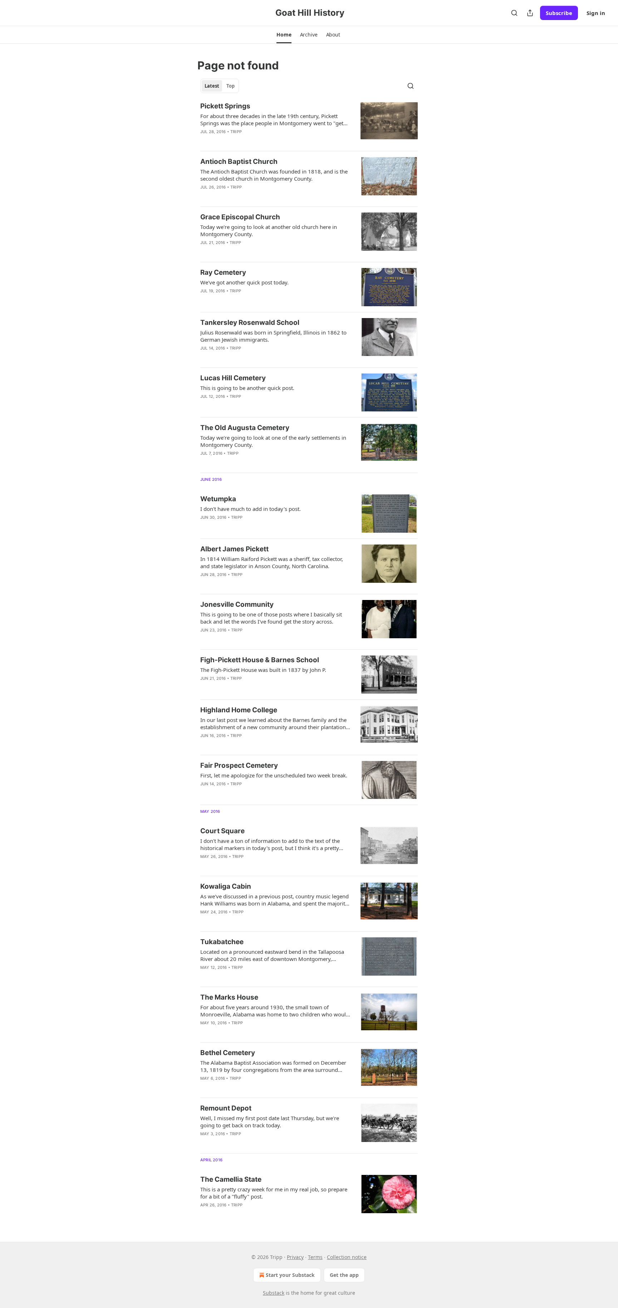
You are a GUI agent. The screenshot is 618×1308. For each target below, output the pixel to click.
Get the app (344, 1275)
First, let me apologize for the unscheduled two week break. (273, 775)
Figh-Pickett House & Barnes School (259, 660)
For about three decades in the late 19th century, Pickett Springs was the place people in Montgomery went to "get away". (271, 119)
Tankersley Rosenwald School (249, 322)
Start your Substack (290, 1275)
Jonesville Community (237, 604)
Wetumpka (218, 499)
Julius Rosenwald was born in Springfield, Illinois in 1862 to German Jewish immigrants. (273, 336)
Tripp (236, 131)
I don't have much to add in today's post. (250, 508)
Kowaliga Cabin (225, 886)
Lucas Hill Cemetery (233, 378)
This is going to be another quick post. (247, 387)
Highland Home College (238, 710)
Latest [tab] (212, 86)
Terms (315, 1257)
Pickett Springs (225, 106)
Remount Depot (225, 1108)
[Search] (514, 13)
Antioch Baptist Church (239, 161)
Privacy (295, 1257)
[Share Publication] (530, 13)
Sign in (596, 12)
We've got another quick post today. (244, 282)
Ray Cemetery (223, 272)
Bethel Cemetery (227, 1053)
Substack (273, 1292)
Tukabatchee (222, 942)
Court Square (222, 831)
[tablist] (219, 86)
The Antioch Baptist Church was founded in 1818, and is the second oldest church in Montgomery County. (274, 175)
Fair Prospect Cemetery (239, 765)
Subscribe (559, 12)
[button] (283, 34)
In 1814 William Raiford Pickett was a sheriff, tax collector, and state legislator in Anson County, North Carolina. (271, 562)
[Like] (205, 141)
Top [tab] (230, 86)
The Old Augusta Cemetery (244, 428)
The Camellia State (230, 1179)
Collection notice (347, 1257)
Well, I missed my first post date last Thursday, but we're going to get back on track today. (269, 1121)
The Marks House (229, 997)
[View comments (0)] (252, 141)
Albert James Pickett (234, 549)
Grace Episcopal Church (240, 217)
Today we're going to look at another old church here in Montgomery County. (268, 230)
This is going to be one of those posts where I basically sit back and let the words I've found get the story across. (271, 618)
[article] (309, 123)
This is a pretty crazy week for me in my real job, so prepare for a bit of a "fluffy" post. (273, 1193)
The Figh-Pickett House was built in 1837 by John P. (263, 669)
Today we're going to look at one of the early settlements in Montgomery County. (273, 441)
